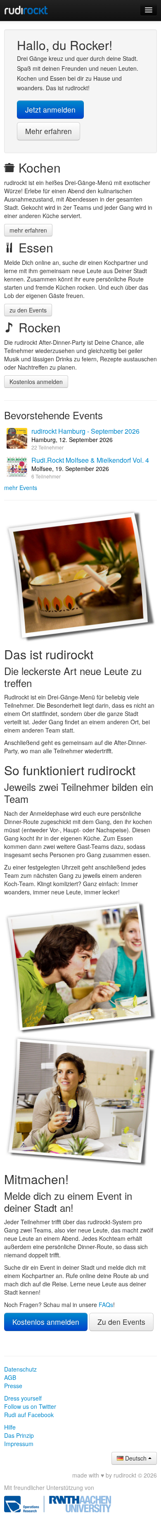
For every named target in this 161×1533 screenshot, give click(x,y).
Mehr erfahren (48, 131)
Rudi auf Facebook (29, 1414)
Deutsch (135, 1458)
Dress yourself (23, 1398)
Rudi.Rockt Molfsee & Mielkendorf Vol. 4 (90, 460)
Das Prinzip (19, 1435)
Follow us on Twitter (30, 1406)
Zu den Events (121, 1322)
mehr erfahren (28, 230)
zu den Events (28, 310)
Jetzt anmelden (50, 109)
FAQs (106, 1304)
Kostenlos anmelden (36, 381)
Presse (13, 1386)
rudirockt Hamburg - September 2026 (85, 431)
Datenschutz (20, 1369)
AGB (10, 1377)
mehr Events (20, 487)
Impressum (18, 1443)
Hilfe (10, 1427)
